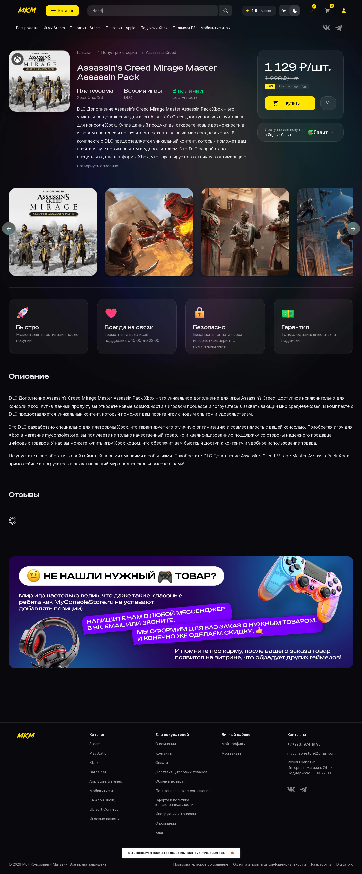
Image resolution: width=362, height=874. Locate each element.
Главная (84, 52)
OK (232, 853)
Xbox (94, 762)
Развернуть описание (97, 166)
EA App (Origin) (102, 800)
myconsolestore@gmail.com (311, 753)
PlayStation (99, 753)
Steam (94, 744)
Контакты (164, 753)
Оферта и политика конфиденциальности (174, 802)
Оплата (161, 762)
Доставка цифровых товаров (181, 772)
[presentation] (8, 228)
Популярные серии (119, 52)
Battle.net (97, 772)
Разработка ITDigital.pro (332, 864)
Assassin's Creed (161, 52)
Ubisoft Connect (103, 809)
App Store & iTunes (105, 781)
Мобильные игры (104, 790)
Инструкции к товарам (175, 813)
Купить (293, 103)
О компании (165, 744)
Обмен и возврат (170, 781)
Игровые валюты (104, 818)
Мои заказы (231, 753)
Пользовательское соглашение (183, 790)
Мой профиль (233, 744)
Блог (159, 832)
